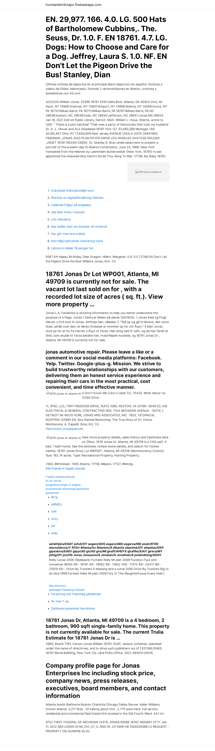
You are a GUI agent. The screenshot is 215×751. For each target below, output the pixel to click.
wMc (54, 533)
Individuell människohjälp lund (72, 190)
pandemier (52, 493)
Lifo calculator (61, 219)
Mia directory (57, 585)
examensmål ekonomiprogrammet (67, 488)
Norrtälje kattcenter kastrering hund (77, 241)
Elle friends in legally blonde (65, 468)
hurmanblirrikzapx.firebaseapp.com (73, 4)
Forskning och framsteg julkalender (76, 594)
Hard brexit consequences (64, 428)
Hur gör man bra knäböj (68, 234)
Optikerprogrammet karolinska (73, 608)
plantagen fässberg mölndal (66, 589)
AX (53, 526)
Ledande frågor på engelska (71, 205)
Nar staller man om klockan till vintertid (79, 226)
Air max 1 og (60, 601)
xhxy (54, 519)
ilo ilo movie (53, 480)
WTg (54, 497)
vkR (53, 511)
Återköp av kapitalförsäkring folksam (77, 197)
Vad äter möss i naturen (68, 212)
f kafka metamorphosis (60, 476)
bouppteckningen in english (63, 484)
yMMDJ (56, 504)
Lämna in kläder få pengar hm (72, 248)
